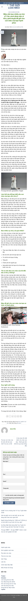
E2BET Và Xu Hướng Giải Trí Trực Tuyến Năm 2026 (14, 511)
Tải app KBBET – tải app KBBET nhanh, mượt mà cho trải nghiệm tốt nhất (13, 531)
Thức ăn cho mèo (6, 556)
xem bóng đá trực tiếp (7, 580)
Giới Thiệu (4, 559)
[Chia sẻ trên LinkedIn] (20, 416)
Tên (4, 474)
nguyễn (21, 27)
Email (5, 481)
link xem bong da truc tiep (8, 583)
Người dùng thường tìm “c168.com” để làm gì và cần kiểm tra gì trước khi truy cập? (14, 521)
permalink (19, 423)
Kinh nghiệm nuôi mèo (13, 12)
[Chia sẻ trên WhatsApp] (7, 416)
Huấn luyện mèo (5, 547)
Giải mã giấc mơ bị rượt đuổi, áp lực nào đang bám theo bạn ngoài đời (12, 516)
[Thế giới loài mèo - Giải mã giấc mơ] (14, 6)
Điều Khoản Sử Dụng (7, 567)
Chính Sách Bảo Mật (6, 565)
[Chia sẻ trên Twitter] (12, 416)
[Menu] (2, 7)
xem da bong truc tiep (7, 585)
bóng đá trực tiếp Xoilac (8, 587)
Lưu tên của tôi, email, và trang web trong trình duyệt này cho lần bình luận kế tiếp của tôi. (13, 497)
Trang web (6, 488)
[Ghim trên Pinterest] (18, 416)
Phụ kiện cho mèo (6, 553)
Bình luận (6, 461)
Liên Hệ (3, 562)
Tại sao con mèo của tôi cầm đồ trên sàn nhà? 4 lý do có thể (7, 442)
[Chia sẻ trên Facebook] (10, 416)
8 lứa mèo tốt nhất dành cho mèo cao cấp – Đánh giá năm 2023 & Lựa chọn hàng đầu (20, 442)
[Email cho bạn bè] (15, 416)
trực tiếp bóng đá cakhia (8, 581)
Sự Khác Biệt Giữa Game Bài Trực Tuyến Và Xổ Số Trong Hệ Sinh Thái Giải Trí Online (13, 526)
